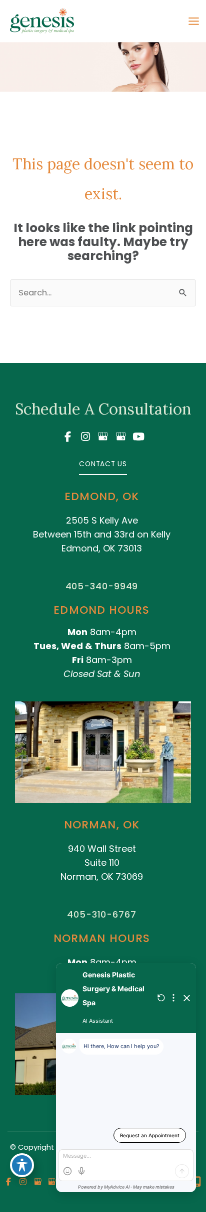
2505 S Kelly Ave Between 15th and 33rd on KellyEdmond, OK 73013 (101, 534)
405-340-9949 (102, 586)
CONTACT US (103, 464)
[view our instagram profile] (86, 436)
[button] (103, 463)
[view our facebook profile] (68, 436)
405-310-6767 (101, 914)
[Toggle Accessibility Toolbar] (22, 1165)
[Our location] (197, 1181)
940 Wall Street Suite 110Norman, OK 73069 (101, 862)
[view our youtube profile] (138, 436)
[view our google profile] (103, 436)
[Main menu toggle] (193, 21)
